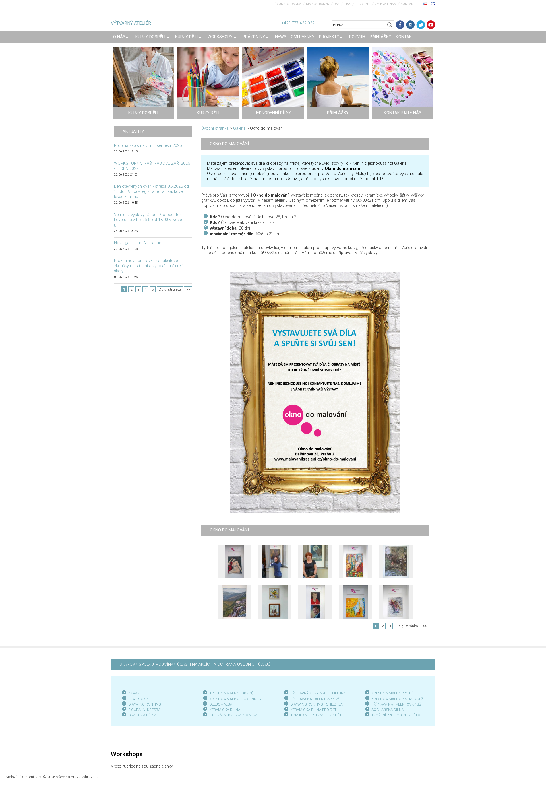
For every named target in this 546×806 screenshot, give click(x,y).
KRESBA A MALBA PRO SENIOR (234, 699)
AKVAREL (136, 693)
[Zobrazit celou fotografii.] (234, 561)
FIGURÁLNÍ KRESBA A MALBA (233, 715)
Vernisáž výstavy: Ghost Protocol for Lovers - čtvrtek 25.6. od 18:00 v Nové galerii (148, 219)
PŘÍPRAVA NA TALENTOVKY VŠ (315, 699)
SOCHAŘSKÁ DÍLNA (387, 710)
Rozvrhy (362, 4)
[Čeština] (425, 3)
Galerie (239, 128)
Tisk (347, 4)
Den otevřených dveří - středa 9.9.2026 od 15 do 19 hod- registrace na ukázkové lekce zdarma (151, 191)
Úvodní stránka (287, 4)
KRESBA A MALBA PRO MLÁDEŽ (397, 699)
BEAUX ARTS (138, 699)
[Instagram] (410, 24)
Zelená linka (385, 4)
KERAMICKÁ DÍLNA (224, 710)
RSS (336, 4)
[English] (433, 3)
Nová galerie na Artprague (137, 242)
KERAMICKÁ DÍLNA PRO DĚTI (313, 710)
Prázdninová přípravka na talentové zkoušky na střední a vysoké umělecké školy (148, 265)
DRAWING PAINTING (144, 704)
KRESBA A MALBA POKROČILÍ (233, 693)
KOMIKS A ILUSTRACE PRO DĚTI (316, 715)
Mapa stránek (317, 4)
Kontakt (408, 4)
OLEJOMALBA (220, 704)
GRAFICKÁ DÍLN (141, 715)
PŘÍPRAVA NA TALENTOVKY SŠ (396, 704)
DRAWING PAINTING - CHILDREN (316, 704)
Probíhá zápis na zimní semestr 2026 (148, 145)
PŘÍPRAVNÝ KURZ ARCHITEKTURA (318, 693)
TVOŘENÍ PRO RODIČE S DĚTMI (396, 715)
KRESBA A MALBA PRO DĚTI (394, 693)
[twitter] (420, 24)
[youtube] (431, 24)
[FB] (400, 24)
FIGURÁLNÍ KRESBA (144, 710)
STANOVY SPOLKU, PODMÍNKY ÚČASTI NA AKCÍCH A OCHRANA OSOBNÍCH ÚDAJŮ (194, 664)
